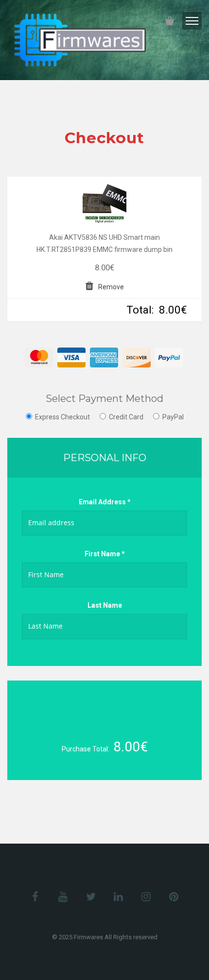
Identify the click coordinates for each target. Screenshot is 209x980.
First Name (105, 554)
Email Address (105, 502)
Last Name (104, 605)
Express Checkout (62, 417)
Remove (111, 287)
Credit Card (126, 417)
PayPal (173, 417)
